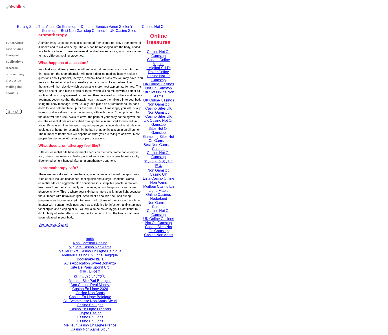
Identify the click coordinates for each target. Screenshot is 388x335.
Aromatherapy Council (53, 224)
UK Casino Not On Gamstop (158, 122)
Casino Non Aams (90, 293)
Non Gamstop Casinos (159, 205)
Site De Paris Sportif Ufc (90, 267)
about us (12, 93)
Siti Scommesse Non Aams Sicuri (90, 301)
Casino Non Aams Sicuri (90, 329)
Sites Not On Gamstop (158, 130)
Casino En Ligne (90, 305)
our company (15, 74)
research (12, 68)
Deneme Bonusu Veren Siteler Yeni (109, 27)
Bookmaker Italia (90, 259)
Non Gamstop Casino (90, 243)
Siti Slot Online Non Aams (158, 94)
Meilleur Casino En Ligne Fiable (158, 188)
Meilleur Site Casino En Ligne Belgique (90, 251)
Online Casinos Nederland (158, 197)
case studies (14, 49)
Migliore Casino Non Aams (90, 247)
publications (14, 61)
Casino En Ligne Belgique (90, 297)
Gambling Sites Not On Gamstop (158, 139)
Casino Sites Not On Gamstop (158, 229)
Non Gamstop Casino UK (159, 172)
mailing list (14, 86)
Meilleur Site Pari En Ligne (90, 281)
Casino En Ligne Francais (90, 309)
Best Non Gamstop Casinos (83, 31)
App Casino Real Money (90, 285)
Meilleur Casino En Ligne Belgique (90, 255)
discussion (13, 80)
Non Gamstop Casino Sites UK (158, 106)
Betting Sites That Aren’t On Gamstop (46, 27)
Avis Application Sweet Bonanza (90, 263)
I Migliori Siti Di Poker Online (159, 70)
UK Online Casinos (158, 100)
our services (14, 42)
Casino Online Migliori (158, 62)
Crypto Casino (90, 313)
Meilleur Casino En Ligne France (90, 325)
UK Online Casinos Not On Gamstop (158, 86)
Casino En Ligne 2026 (90, 289)
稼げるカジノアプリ (90, 276)
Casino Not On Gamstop (158, 54)
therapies (12, 55)
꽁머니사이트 (90, 271)
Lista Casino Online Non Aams (158, 180)
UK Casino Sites (123, 31)
